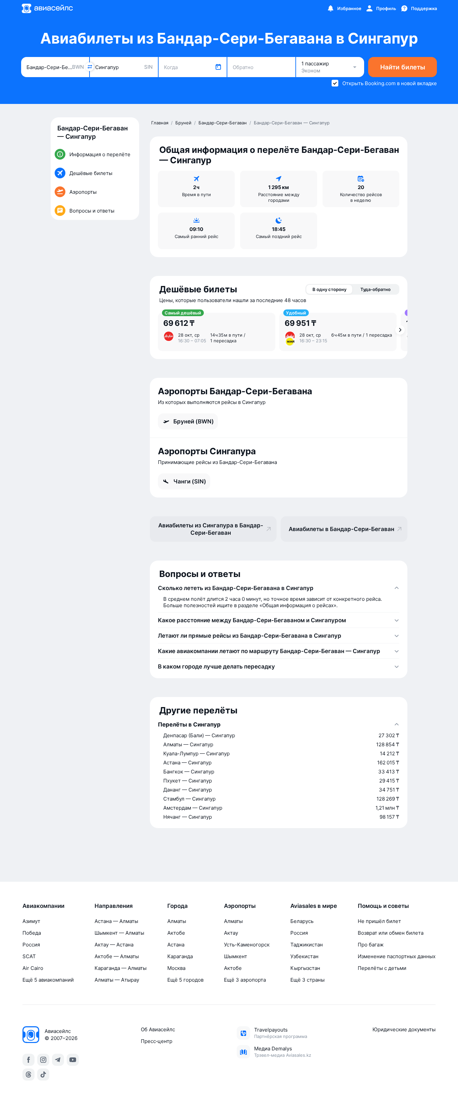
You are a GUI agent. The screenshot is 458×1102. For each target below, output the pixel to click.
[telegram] (58, 1060)
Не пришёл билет (379, 921)
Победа (31, 933)
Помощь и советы (383, 906)
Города (177, 906)
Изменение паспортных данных (397, 956)
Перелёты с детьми (382, 968)
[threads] (28, 1074)
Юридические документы (404, 1029)
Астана (175, 944)
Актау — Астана (114, 944)
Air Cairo (32, 968)
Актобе (176, 933)
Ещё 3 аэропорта (245, 980)
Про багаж (371, 944)
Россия (31, 944)
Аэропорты (240, 906)
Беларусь (301, 921)
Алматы (176, 921)
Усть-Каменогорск (247, 944)
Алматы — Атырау (117, 980)
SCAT (29, 956)
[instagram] (43, 1060)
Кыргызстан (305, 968)
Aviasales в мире (313, 906)
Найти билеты (402, 67)
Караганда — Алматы (121, 968)
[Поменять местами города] (89, 66)
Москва (176, 968)
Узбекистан (304, 956)
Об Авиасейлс (158, 1029)
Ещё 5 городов (185, 980)
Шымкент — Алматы (119, 933)
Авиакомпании (43, 906)
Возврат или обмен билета (390, 933)
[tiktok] (43, 1074)
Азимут (31, 921)
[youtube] (73, 1060)
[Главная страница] (47, 8)
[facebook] (28, 1060)
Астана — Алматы (116, 921)
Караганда (180, 956)
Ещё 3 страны (307, 980)
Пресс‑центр (156, 1041)
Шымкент (235, 956)
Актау (231, 933)
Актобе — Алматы (117, 956)
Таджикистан (306, 944)
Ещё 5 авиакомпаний (48, 980)
